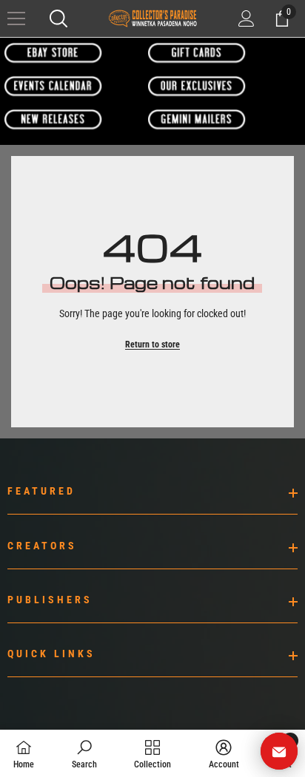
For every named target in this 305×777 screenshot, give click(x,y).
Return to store (152, 344)
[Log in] (246, 18)
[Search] (58, 18)
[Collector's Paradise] (53, 52)
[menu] (16, 18)
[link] (84, 753)
